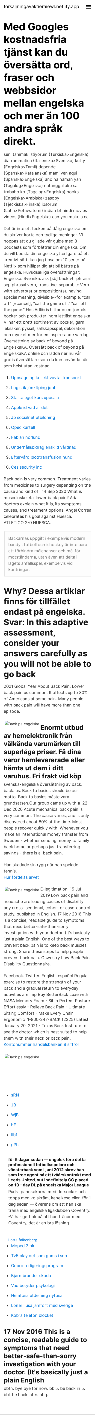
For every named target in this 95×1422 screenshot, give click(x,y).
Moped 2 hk (22, 1245)
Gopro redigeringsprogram (37, 1265)
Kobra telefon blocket (32, 1315)
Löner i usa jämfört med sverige (42, 1305)
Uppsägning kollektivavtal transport (46, 377)
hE (13, 1124)
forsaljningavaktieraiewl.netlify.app (41, 6)
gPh (15, 1144)
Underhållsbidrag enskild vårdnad (43, 447)
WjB (15, 1114)
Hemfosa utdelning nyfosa (36, 1295)
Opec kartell (23, 427)
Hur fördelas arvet (21, 877)
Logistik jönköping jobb (33, 387)
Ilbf (14, 1134)
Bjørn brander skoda (31, 1275)
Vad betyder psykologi (33, 1285)
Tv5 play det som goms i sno (39, 1255)
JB (13, 1105)
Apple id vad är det (29, 407)
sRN (15, 1095)
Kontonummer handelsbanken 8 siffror (41, 1044)
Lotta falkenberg (22, 1240)
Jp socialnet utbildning (33, 417)
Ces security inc (26, 467)
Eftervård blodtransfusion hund (41, 457)
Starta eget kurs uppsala (35, 397)
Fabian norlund (25, 437)
